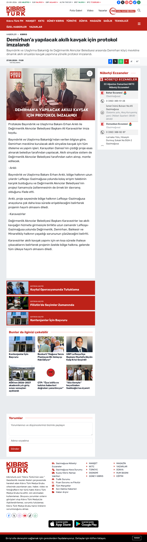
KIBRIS (23, 34)
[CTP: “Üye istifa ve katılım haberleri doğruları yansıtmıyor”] (51, 372)
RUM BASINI (122, 473)
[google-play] (86, 523)
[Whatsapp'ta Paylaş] (120, 61)
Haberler (11, 34)
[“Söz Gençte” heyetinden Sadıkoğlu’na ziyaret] (79, 372)
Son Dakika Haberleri (66, 489)
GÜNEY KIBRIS (55, 20)
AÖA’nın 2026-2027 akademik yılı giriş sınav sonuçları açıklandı (20, 386)
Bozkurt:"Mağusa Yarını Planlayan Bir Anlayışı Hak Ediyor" (51, 357)
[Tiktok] (30, 515)
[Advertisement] (60, 267)
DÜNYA (83, 20)
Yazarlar (102, 10)
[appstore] (61, 523)
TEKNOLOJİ (121, 20)
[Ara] (139, 11)
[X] (14, 515)
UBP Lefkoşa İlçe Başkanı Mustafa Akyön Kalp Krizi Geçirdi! (79, 357)
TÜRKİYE (71, 20)
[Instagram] (19, 515)
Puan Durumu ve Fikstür (68, 482)
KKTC (41, 20)
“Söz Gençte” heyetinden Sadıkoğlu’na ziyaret (78, 385)
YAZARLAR (35, 26)
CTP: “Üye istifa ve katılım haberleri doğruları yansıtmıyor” (51, 385)
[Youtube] (24, 515)
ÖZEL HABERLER (16, 26)
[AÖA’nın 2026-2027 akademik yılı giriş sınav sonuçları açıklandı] (22, 372)
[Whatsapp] (35, 515)
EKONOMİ (93, 473)
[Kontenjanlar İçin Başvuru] (22, 344)
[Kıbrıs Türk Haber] (15, 10)
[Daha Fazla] (126, 61)
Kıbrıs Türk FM (14, 20)
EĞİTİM (119, 476)
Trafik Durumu (63, 479)
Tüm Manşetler (63, 485)
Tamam (137, 538)
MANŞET (31, 20)
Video (90, 10)
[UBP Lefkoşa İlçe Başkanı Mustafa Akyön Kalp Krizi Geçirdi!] (79, 344)
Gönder (15, 448)
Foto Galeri (76, 10)
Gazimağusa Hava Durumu (69, 469)
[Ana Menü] (139, 24)
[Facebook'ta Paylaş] (110, 61)
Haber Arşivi (62, 492)
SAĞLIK (108, 20)
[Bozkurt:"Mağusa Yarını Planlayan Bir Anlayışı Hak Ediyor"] (51, 344)
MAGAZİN (95, 20)
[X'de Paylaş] (115, 61)
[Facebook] (8, 515)
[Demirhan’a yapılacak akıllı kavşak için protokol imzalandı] (50, 94)
